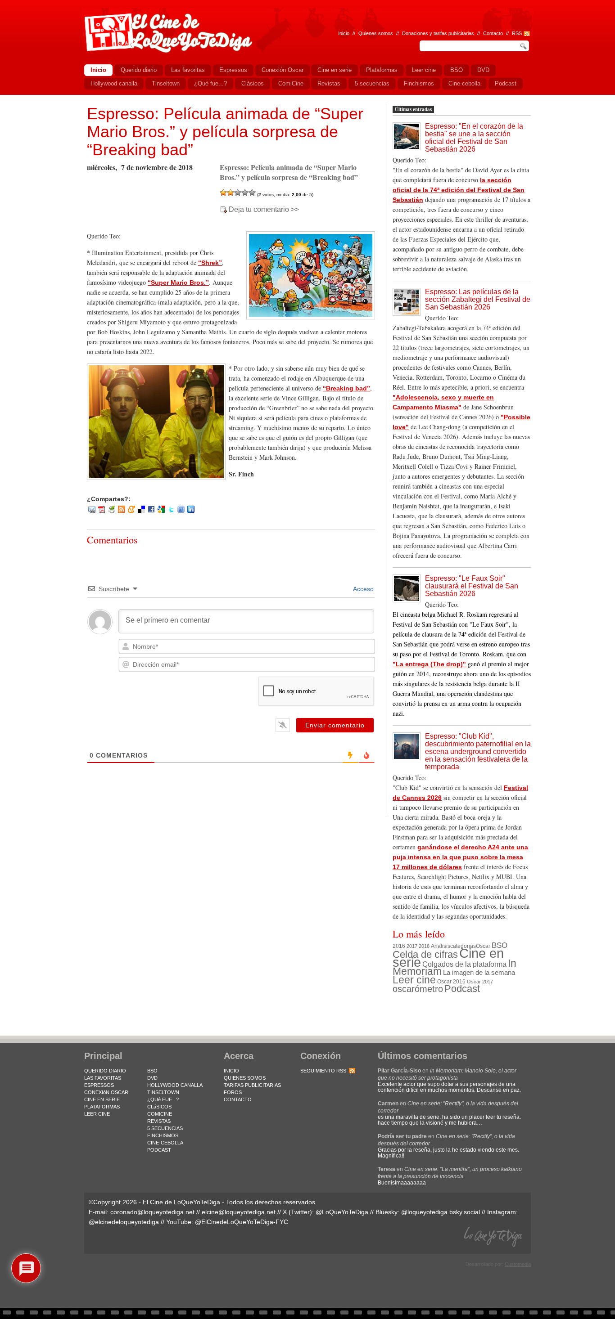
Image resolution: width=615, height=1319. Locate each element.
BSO (499, 945)
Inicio (343, 33)
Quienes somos (375, 33)
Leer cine (414, 980)
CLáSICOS (159, 1106)
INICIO (231, 1070)
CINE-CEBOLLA (165, 1142)
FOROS (233, 1092)
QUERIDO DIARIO (105, 1070)
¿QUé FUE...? (163, 1099)
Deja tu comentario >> (264, 209)
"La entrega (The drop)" (429, 664)
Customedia (518, 1264)
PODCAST (159, 1150)
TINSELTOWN (163, 1092)
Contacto (493, 33)
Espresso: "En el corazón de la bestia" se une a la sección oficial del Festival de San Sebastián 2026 (474, 137)
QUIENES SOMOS (245, 1078)
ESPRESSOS (99, 1085)
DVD (152, 1078)
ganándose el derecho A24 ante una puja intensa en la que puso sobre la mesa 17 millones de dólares (460, 856)
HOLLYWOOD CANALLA (175, 1085)
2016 (399, 946)
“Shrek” (210, 262)
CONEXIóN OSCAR (106, 1092)
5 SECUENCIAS (165, 1128)
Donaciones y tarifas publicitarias (438, 33)
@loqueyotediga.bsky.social (440, 1212)
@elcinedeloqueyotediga (124, 1221)
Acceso (363, 588)
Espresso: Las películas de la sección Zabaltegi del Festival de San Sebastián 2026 (477, 299)
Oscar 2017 (480, 981)
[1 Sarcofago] (223, 192)
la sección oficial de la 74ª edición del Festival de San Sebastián (459, 189)
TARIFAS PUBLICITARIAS (252, 1085)
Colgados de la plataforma (464, 964)
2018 (424, 946)
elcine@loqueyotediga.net (239, 1212)
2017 (412, 946)
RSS (517, 33)
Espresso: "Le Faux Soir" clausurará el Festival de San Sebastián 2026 (471, 585)
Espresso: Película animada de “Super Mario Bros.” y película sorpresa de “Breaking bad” (225, 131)
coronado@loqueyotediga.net (152, 1212)
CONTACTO (238, 1099)
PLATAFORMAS (102, 1106)
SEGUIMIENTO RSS (323, 1070)
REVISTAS (159, 1121)
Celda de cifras (425, 954)
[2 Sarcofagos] (230, 192)
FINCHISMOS (162, 1135)
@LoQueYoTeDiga (342, 1212)
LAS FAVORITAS (102, 1078)
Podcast (462, 988)
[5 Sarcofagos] (252, 192)
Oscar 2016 (451, 981)
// (507, 33)
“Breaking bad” (346, 388)
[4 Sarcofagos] (245, 192)
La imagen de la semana (479, 972)
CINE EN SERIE (102, 1099)
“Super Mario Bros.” (178, 282)
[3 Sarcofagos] (237, 192)
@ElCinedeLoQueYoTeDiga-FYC (241, 1221)
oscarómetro (418, 989)
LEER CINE (97, 1114)
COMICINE (159, 1114)
